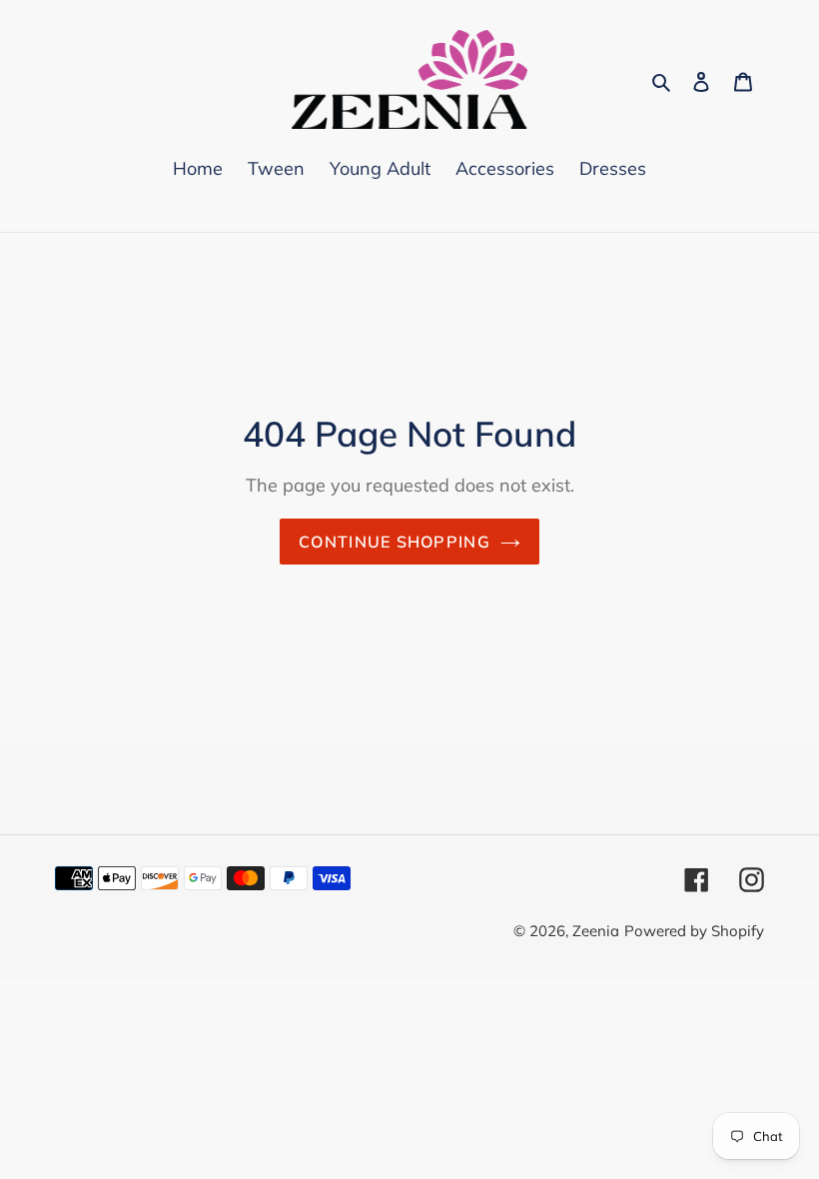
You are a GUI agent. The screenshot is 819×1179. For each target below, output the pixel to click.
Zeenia (595, 930)
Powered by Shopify (694, 930)
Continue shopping (394, 542)
